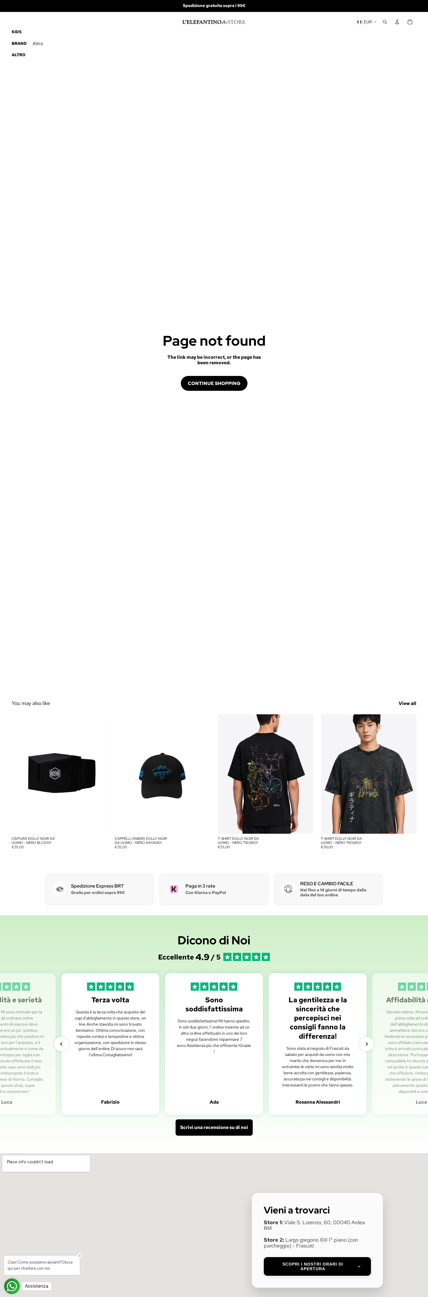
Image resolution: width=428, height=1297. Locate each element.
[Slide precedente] (123, 774)
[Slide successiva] (201, 774)
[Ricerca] (385, 21)
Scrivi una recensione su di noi (214, 1127)
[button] (61, 1044)
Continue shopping (214, 383)
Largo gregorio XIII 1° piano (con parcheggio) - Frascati (311, 1242)
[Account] (397, 21)
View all (407, 703)
